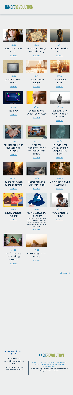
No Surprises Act (58, 364)
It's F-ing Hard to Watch (60, 50)
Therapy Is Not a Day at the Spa (36, 183)
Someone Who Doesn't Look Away (37, 112)
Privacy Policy (37, 362)
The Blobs (13, 110)
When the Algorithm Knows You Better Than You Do (37, 149)
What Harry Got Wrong (13, 81)
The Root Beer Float (59, 81)
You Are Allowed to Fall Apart (36, 214)
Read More (13, 55)
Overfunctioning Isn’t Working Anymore (13, 256)
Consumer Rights (49, 367)
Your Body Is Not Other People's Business (59, 113)
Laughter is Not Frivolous (13, 214)
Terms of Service (49, 362)
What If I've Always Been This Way (36, 50)
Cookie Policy (62, 362)
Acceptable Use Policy (43, 364)
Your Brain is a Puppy (36, 81)
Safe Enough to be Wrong (36, 255)
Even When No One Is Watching (60, 183)
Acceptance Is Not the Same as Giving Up (13, 147)
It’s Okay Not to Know (60, 214)
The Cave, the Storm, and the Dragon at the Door (60, 149)
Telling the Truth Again (13, 50)
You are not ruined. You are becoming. (13, 183)
